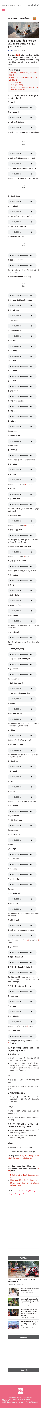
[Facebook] (35, 5)
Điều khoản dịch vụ (18, 1399)
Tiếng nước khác (24, 18)
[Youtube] (38, 5)
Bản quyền (4, 1401)
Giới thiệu (4, 5)
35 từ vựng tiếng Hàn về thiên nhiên (23, 1180)
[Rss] (32, 5)
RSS (10, 1399)
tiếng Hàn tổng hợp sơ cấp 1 (17, 1194)
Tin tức (19, 5)
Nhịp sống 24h (12, 5)
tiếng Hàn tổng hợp (31, 1191)
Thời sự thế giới (11, 1284)
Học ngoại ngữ (13, 18)
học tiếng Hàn (20, 1191)
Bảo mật (28, 1399)
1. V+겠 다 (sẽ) (16, 82)
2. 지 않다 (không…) (18, 85)
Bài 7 (18, 55)
